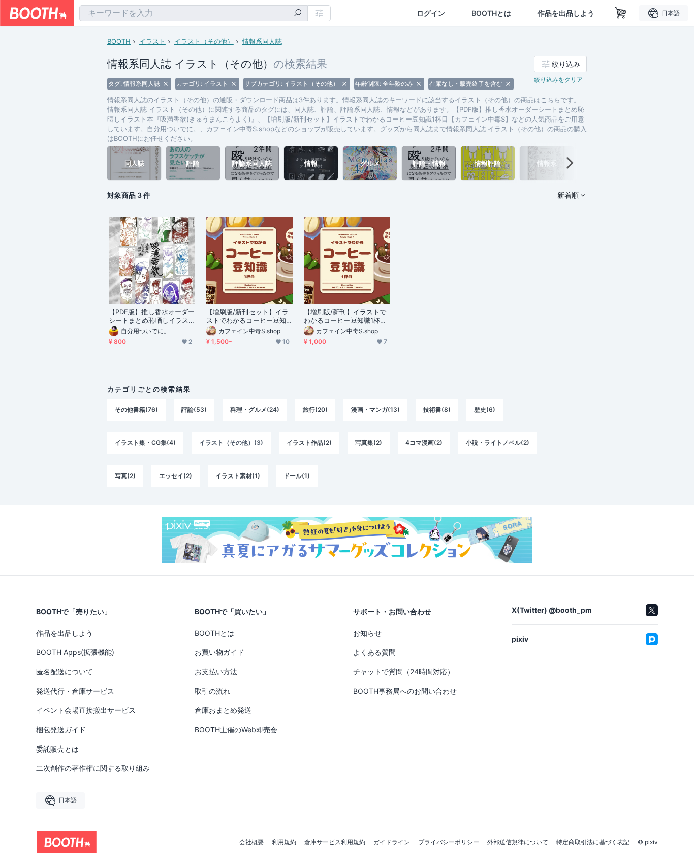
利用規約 (284, 842)
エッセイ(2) (175, 476)
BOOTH (119, 41)
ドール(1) (296, 476)
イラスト (152, 41)
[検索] (298, 14)
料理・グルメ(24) (254, 409)
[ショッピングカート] (621, 13)
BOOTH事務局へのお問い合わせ (405, 691)
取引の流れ (212, 691)
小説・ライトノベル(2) (497, 442)
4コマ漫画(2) (424, 442)
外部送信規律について (517, 842)
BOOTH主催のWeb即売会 (236, 729)
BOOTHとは (491, 13)
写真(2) (125, 476)
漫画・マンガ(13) (375, 409)
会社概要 (251, 842)
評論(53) (194, 409)
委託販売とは (57, 748)
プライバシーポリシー (448, 842)
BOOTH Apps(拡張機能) (75, 652)
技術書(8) (437, 409)
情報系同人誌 (262, 41)
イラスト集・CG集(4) (145, 442)
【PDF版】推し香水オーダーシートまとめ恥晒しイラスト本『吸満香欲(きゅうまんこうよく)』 (152, 316)
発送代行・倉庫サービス (75, 691)
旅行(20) (315, 409)
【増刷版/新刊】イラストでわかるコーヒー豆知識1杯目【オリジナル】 (345, 316)
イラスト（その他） (204, 41)
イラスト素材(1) (237, 476)
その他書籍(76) (136, 409)
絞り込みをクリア (558, 79)
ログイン (431, 13)
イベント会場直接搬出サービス (86, 710)
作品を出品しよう (566, 13)
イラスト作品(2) (309, 442)
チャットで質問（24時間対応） (403, 671)
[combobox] (193, 13)
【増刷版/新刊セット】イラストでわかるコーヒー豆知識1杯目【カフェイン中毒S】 (247, 316)
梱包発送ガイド (61, 729)
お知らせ (367, 633)
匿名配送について (64, 671)
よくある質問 (374, 652)
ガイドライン (391, 842)
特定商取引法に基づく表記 (592, 842)
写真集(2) (368, 442)
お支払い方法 (216, 671)
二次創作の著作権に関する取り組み (93, 768)
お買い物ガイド (219, 652)
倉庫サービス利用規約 (334, 842)
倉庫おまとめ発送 (223, 710)
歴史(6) (484, 409)
